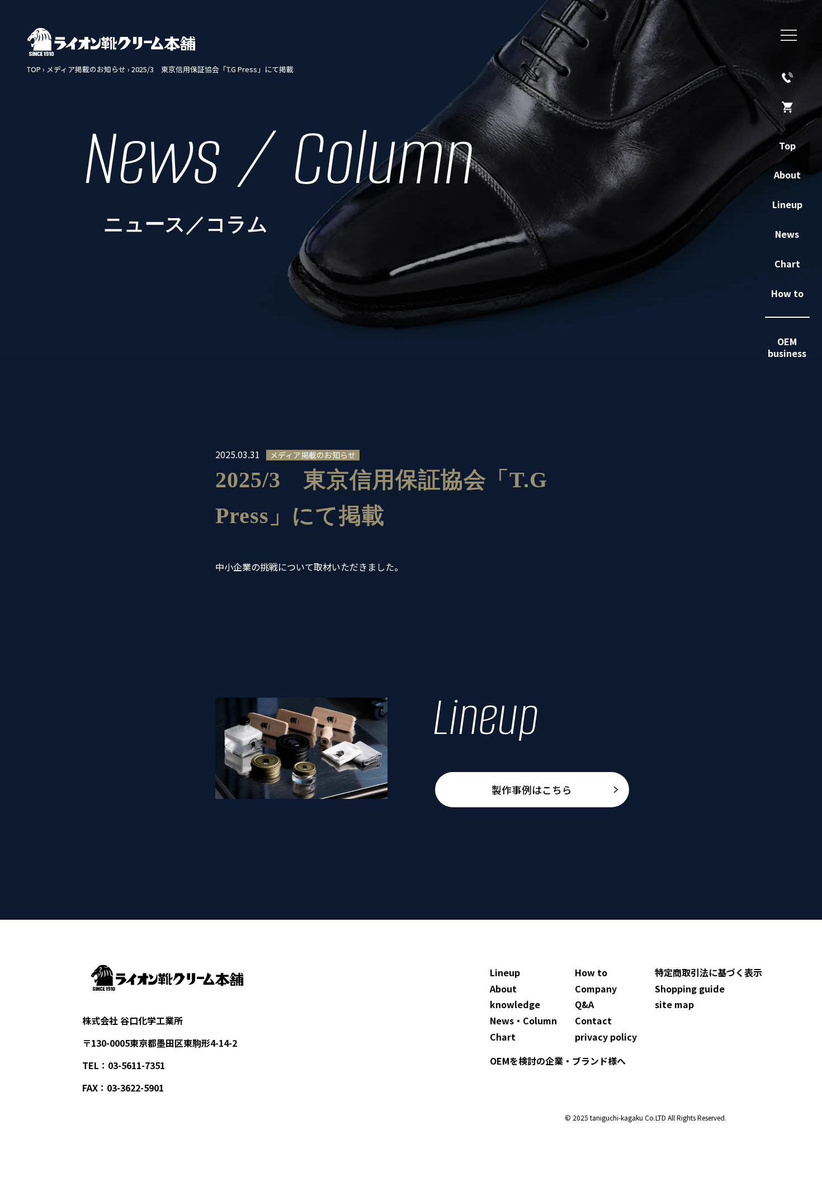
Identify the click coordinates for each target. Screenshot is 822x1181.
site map (674, 1004)
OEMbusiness (787, 347)
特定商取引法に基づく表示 (708, 972)
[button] (789, 35)
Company (596, 988)
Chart (503, 1036)
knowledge (515, 1004)
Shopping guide (690, 988)
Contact (593, 1020)
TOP (34, 69)
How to (591, 972)
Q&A (584, 1004)
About (503, 988)
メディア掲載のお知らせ (86, 69)
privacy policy (606, 1036)
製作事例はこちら (532, 790)
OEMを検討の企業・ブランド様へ (558, 1060)
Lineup (505, 972)
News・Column (523, 1020)
